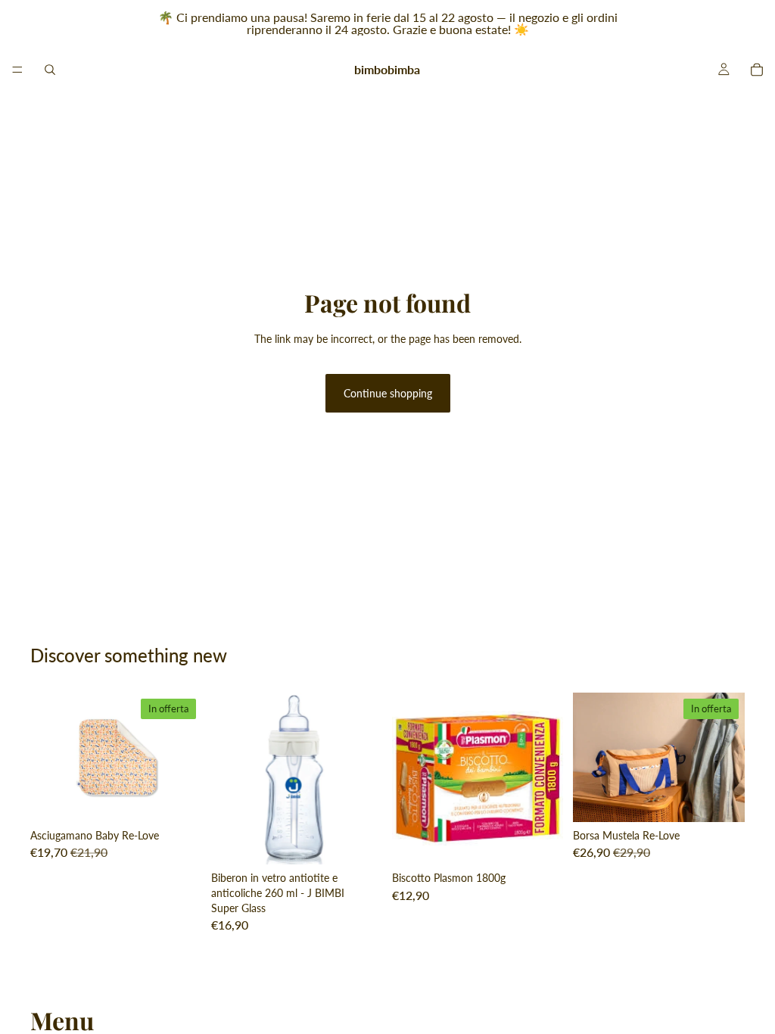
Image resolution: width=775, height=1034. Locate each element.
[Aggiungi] (178, 798)
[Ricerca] (50, 69)
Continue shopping (388, 393)
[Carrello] (756, 69)
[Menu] (17, 69)
